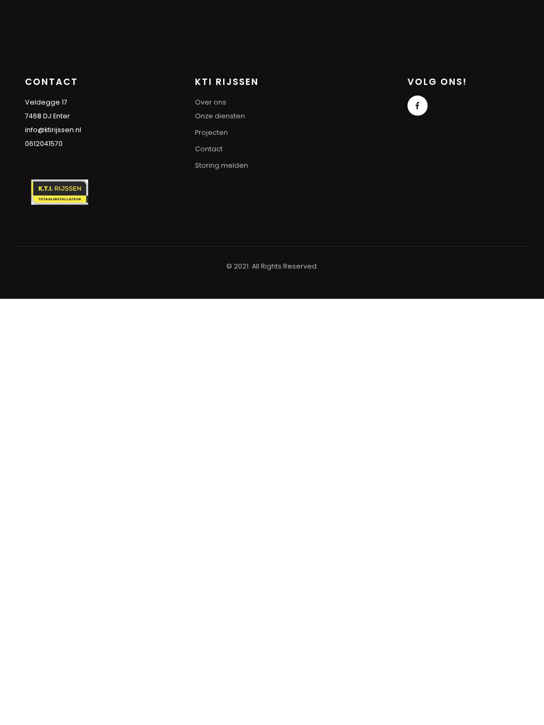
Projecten (211, 132)
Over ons (210, 102)
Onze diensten (220, 115)
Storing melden (221, 165)
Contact (209, 148)
